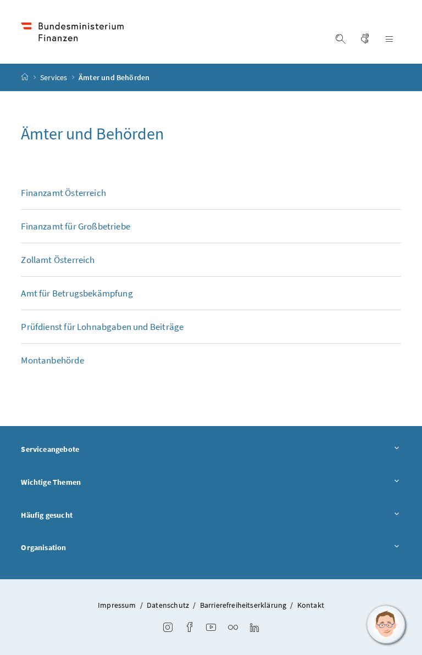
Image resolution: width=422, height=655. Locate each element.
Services (54, 77)
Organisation (43, 547)
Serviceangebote (50, 449)
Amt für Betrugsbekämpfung (76, 293)
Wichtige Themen (51, 482)
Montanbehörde (52, 360)
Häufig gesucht (46, 515)
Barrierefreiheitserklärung (243, 605)
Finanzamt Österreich (63, 193)
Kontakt (310, 605)
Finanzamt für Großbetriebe (75, 226)
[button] (386, 625)
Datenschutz (168, 605)
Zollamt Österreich (58, 260)
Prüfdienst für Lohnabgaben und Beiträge (102, 327)
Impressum (117, 605)
